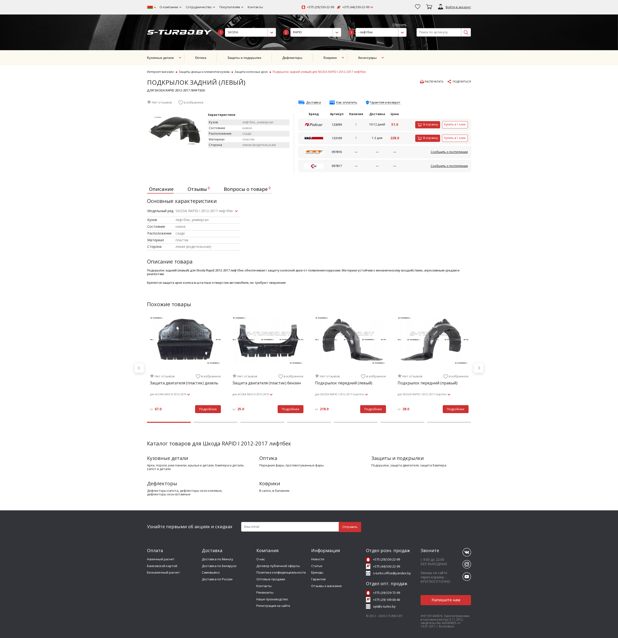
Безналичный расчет (163, 572)
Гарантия (318, 579)
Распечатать (433, 81)
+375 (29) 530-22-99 (320, 7)
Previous (139, 368)
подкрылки (380, 465)
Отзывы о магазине (326, 586)
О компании (169, 7)
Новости (317, 559)
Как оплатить (346, 102)
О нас (260, 559)
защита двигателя (404, 465)
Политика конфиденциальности (281, 572)
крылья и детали (201, 465)
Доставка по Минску (217, 559)
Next (479, 368)
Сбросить (400, 25)
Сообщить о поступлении (449, 152)
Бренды (317, 572)
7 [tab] (449, 422)
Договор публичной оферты (278, 566)
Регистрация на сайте (273, 605)
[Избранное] (417, 7)
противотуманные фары (305, 465)
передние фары (271, 465)
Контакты (255, 7)
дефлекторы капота (162, 491)
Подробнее (208, 409)
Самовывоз (211, 572)
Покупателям (229, 7)
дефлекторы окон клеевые (201, 491)
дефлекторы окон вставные (168, 494)
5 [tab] (356, 422)
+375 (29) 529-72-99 (386, 592)
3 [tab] (262, 422)
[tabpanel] (185, 368)
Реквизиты (265, 592)
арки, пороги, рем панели (166, 465)
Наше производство (272, 599)
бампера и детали (229, 465)
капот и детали (159, 469)
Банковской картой (162, 566)
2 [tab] (215, 422)
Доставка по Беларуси (219, 566)
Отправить (350, 527)
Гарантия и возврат (385, 102)
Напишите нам (446, 600)
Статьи (316, 566)
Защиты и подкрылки (397, 458)
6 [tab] (402, 422)
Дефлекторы (162, 483)
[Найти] (466, 32)
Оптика (268, 458)
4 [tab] (309, 422)
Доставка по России (217, 579)
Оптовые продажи (270, 579)
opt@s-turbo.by (384, 606)
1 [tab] (169, 422)
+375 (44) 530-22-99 (355, 7)
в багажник (281, 491)
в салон (265, 491)
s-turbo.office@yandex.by (392, 573)
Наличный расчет (161, 559)
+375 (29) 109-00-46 (386, 599)
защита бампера (433, 465)
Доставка (313, 102)
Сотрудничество (199, 7)
